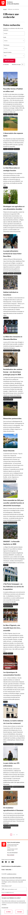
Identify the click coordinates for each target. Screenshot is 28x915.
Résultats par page (16, 64)
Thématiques (6, 45)
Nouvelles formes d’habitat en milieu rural (13, 90)
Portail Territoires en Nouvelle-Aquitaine (11, 866)
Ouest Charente (8, 451)
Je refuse (9, 912)
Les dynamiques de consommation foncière (11, 673)
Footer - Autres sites (6, 869)
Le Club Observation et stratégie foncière (11, 169)
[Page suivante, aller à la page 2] (17, 835)
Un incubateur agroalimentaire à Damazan (13, 809)
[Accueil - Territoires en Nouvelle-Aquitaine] (3, 3)
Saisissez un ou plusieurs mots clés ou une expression (13, 29)
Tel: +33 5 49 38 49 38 (12, 852)
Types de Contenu (7, 52)
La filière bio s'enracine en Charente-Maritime (12, 338)
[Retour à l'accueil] (4, 844)
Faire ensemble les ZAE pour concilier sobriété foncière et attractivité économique (13, 502)
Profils (4, 37)
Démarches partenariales (12, 418)
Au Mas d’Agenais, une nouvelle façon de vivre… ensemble (12, 627)
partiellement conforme (11, 873)
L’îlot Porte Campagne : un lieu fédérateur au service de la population (13, 586)
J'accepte (20, 912)
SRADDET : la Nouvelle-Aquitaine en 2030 (11, 543)
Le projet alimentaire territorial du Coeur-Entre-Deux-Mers (12, 253)
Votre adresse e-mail (7, 886)
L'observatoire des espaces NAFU (13, 134)
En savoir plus (5, 907)
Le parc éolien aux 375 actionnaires (11, 764)
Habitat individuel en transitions (10, 293)
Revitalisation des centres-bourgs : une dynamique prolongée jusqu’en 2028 (12, 371)
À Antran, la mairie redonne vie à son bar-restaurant (13, 722)
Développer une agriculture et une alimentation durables (13, 208)
